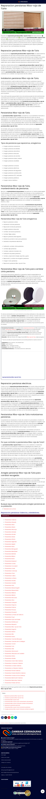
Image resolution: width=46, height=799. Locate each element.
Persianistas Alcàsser (10, 532)
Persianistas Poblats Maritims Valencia (15, 673)
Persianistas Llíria (9, 585)
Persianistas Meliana (10, 593)
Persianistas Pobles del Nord (12, 682)
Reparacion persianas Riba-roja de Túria (14, 696)
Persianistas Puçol (10, 617)
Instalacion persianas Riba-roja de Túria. (14, 697)
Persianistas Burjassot (11, 561)
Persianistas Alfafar (10, 539)
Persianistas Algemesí (11, 541)
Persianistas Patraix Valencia (12, 670)
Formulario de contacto (6, 767)
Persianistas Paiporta (10, 605)
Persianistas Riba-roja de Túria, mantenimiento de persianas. (19, 701)
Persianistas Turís (9, 646)
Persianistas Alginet (10, 544)
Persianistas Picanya (10, 610)
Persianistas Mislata (10, 595)
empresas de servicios (29, 328)
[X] (5, 717)
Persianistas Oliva (9, 600)
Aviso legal (3, 755)
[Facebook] (2, 717)
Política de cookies (5, 757)
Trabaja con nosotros (6, 762)
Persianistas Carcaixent (11, 566)
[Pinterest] (9, 717)
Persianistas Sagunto (10, 629)
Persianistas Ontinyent (11, 602)
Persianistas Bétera (10, 556)
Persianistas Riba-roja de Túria (13, 627)
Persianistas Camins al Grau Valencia (15, 675)
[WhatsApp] (12, 717)
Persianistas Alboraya (11, 529)
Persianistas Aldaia (10, 537)
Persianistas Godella (10, 583)
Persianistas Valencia (10, 520)
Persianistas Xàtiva (10, 656)
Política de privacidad (6, 760)
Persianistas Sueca (10, 636)
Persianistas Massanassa (11, 590)
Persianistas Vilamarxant (11, 651)
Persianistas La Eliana (10, 578)
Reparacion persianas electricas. (12, 705)
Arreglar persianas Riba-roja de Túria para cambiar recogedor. (19, 709)
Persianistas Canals (10, 563)
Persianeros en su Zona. (9, 509)
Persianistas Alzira (9, 546)
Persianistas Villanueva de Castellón (14, 653)
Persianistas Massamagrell (12, 588)
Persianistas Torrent (10, 644)
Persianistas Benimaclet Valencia (14, 678)
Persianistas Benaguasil (11, 549)
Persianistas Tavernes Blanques (13, 639)
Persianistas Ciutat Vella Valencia (14, 661)
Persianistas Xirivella (10, 658)
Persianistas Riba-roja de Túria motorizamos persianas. (17, 707)
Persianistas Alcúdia (10, 534)
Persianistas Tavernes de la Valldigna (15, 641)
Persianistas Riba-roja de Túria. (12, 699)
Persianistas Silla (9, 634)
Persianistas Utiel (9, 648)
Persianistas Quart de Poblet (12, 619)
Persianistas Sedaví (10, 631)
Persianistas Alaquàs (10, 522)
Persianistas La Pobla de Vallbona (14, 614)
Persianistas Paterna (10, 607)
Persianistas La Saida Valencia (13, 665)
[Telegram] (15, 717)
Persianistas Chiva (10, 573)
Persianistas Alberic (10, 527)
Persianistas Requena (10, 624)
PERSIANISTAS (5, 515)
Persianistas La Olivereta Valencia (14, 668)
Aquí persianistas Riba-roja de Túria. (11, 377)
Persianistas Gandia (10, 580)
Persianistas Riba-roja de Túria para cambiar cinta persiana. (19, 703)
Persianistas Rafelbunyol (11, 622)
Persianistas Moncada (11, 597)
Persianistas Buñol (10, 558)
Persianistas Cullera (10, 575)
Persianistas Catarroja (11, 571)
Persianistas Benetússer (11, 551)
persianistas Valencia (11, 329)
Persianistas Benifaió (10, 554)
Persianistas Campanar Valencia (14, 663)
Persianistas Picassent (11, 612)
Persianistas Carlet (10, 568)
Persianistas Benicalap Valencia (13, 680)
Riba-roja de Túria (31, 337)
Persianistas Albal (9, 524)
